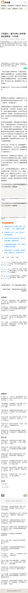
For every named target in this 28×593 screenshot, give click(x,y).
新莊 (8, 257)
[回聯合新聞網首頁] (2, 2)
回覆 (25, 495)
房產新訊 (4, 5)
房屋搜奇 (18, 5)
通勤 (13, 257)
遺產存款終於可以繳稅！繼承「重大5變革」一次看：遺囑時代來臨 (14, 227)
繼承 (9, 8)
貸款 (3, 257)
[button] (26, 2)
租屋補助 (15, 8)
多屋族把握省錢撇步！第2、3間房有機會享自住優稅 (14, 245)
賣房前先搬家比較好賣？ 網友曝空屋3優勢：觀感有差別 (14, 239)
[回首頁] (5, 2)
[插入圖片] (22, 495)
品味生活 (24, 5)
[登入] (24, 2)
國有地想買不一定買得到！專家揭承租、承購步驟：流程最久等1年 (14, 251)
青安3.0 (4, 8)
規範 (3, 495)
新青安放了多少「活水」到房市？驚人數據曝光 (14, 233)
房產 (17, 257)
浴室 (21, 8)
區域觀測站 (11, 5)
